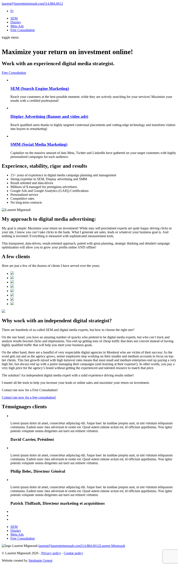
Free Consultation (22, 30)
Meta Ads (17, 26)
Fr (11, 11)
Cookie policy (73, 553)
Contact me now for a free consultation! (29, 397)
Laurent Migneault (112, 546)
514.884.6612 (53, 3)
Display (15, 22)
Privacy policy (51, 553)
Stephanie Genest (40, 560)
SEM (14, 18)
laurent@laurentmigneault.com (23, 3)
